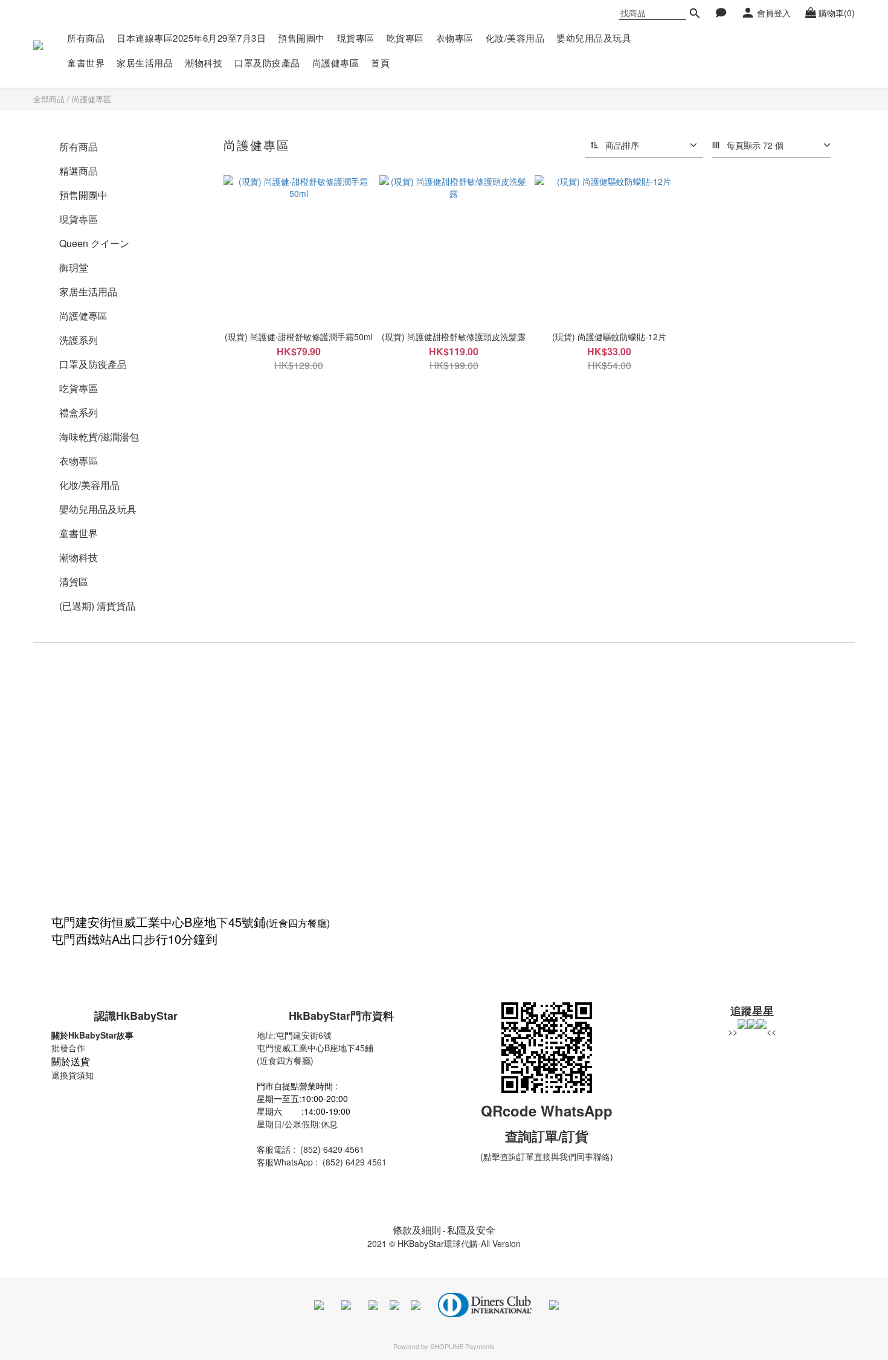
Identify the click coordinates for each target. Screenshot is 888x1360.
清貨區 (73, 581)
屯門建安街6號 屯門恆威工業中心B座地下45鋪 (315, 1041)
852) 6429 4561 (333, 1149)
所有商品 (86, 37)
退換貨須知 (72, 1075)
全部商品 (49, 99)
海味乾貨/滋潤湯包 (99, 436)
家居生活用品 (145, 62)
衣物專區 (455, 37)
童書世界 (86, 62)
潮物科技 (203, 62)
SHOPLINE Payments (462, 1346)
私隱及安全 (471, 1230)
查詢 (518, 1136)
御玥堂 (73, 267)
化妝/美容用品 (515, 37)
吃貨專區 (405, 37)
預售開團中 (301, 37)
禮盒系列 (78, 412)
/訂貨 (573, 1136)
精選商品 (78, 171)
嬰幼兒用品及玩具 (593, 37)
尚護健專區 (335, 62)
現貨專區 (356, 37)
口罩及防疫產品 (267, 62)
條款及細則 (417, 1230)
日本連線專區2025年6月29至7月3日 (191, 37)
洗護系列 (78, 340)
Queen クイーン (94, 243)
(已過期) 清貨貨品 (97, 606)
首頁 (380, 62)
